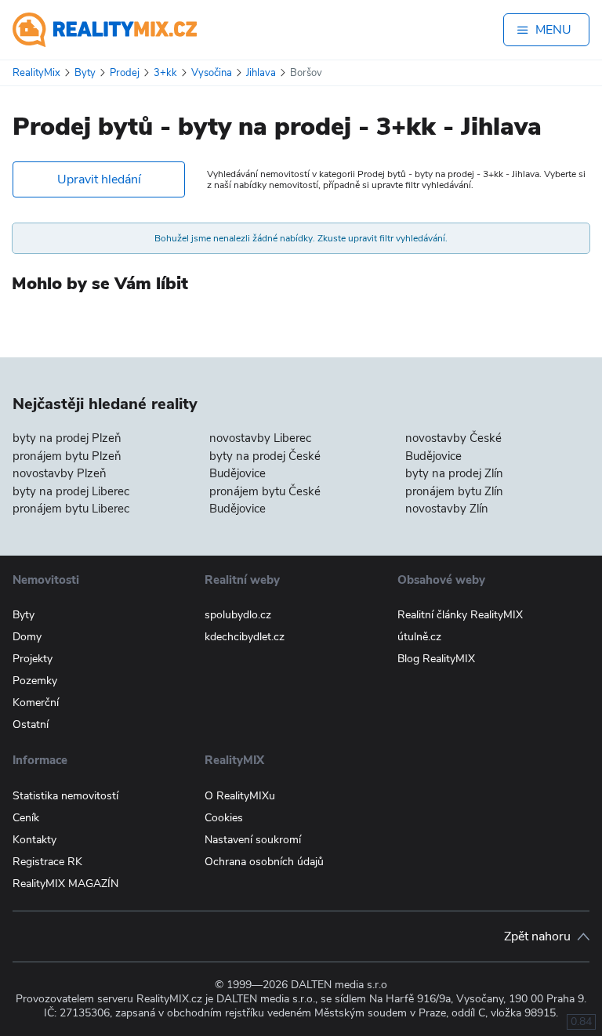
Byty (23, 614)
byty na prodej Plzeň (67, 438)
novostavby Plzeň (60, 473)
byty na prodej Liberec (71, 491)
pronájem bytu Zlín (454, 491)
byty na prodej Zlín (454, 473)
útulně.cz (419, 636)
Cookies (224, 817)
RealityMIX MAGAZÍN (65, 883)
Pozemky (35, 680)
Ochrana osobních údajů (264, 861)
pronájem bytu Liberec (71, 508)
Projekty (33, 658)
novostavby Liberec (260, 438)
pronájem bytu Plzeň (67, 456)
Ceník (26, 817)
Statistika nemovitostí (65, 795)
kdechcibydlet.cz (245, 636)
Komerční (36, 702)
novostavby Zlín (446, 508)
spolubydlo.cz (238, 614)
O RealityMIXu (240, 795)
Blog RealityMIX (436, 658)
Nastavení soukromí (253, 839)
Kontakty (34, 839)
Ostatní (31, 724)
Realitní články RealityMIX (460, 614)
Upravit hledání (99, 179)
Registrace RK (47, 861)
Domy (27, 636)
